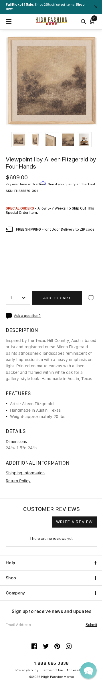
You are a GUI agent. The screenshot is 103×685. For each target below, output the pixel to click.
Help (10, 562)
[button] (18, 139)
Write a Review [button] (74, 522)
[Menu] (8, 21)
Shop (11, 578)
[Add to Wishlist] (91, 298)
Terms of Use (52, 670)
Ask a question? (27, 316)
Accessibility (77, 670)
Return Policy (18, 481)
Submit (91, 625)
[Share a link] (10, 316)
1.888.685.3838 (51, 663)
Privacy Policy (27, 670)
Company (15, 593)
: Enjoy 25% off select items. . (45, 7)
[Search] (83, 21)
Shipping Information (25, 473)
